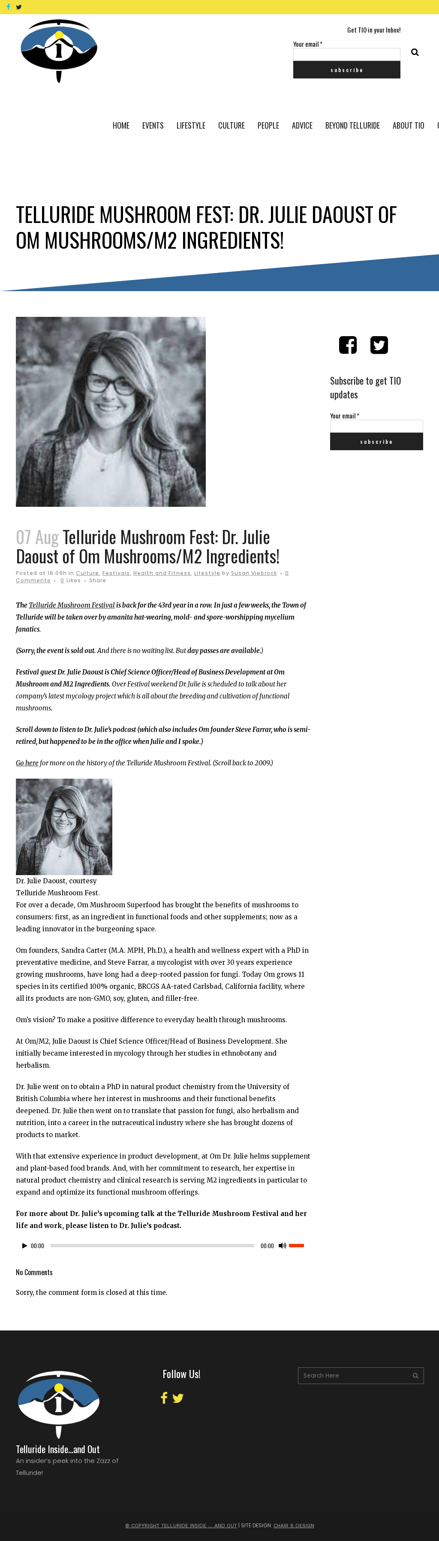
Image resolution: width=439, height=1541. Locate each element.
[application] (164, 1247)
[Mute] (282, 1245)
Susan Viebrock (254, 573)
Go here (27, 763)
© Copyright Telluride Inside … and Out (181, 1526)
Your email (307, 43)
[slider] (301, 1244)
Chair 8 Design (294, 1526)
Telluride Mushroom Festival (72, 605)
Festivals (116, 573)
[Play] (24, 1246)
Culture (87, 573)
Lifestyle (207, 573)
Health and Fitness (162, 573)
